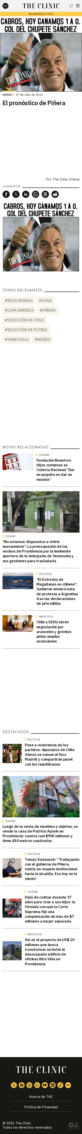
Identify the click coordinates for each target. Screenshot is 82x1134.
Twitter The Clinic (14, 1085)
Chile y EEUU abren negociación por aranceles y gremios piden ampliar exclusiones (54, 631)
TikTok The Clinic (60, 1085)
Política (45, 574)
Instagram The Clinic (29, 1085)
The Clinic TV (45, 1085)
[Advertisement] (41, 395)
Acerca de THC (41, 1096)
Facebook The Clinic (22, 1085)
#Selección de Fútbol (26, 329)
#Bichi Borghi (19, 300)
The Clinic (23, 1123)
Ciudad (44, 454)
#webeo (42, 339)
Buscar (71, 5)
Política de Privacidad (41, 1107)
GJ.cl (73, 1126)
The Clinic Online (65, 179)
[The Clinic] (9, 6)
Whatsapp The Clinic (37, 1085)
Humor (7, 94)
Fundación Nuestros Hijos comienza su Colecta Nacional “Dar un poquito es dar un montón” (55, 470)
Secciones (77, 5)
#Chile (45, 300)
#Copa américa (19, 310)
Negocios (46, 616)
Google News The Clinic (68, 1085)
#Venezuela (16, 339)
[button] (6, 194)
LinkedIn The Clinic (53, 1085)
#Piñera (48, 310)
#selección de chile (24, 320)
